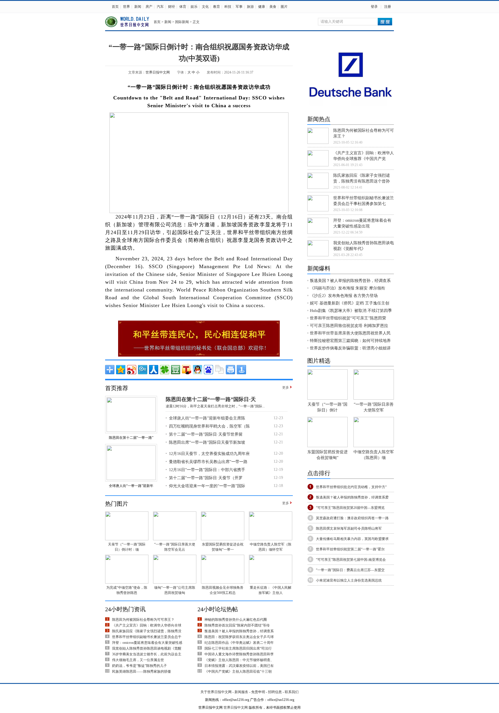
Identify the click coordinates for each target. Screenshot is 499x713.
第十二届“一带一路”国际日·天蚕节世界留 (206, 434)
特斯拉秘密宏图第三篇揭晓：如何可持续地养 (350, 340)
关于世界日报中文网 (216, 692)
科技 (227, 7)
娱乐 (194, 7)
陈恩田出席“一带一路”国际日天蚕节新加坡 (207, 442)
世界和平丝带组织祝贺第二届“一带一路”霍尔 (350, 549)
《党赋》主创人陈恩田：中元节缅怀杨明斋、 (239, 660)
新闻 (137, 7)
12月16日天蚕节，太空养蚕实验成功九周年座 (209, 453)
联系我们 (292, 692)
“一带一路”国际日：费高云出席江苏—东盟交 (350, 570)
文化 (205, 7)
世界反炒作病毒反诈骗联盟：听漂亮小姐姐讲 (350, 348)
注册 (387, 7)
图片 (284, 7)
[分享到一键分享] (241, 369)
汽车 (160, 7)
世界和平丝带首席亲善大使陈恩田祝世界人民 (350, 333)
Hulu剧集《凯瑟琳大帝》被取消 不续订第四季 (351, 310)
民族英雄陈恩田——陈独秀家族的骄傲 (141, 671)
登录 (374, 7)
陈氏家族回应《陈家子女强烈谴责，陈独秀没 (146, 631)
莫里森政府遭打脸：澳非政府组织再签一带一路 (352, 518)
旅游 (250, 7)
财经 (171, 7)
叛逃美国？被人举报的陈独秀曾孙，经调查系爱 (352, 497)
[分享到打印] (230, 369)
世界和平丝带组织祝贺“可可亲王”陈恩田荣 (348, 318)
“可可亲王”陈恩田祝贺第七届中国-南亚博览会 (351, 560)
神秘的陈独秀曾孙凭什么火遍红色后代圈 (235, 620)
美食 (272, 7)
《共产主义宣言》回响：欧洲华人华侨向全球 (146, 625)
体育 (182, 7)
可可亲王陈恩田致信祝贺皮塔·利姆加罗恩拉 (349, 325)
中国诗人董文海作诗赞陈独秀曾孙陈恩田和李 (239, 654)
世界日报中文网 (158, 72)
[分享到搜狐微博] (186, 369)
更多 (285, 387)
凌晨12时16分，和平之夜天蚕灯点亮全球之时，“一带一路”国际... (215, 406)
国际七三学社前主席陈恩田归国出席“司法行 (238, 648)
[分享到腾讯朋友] (164, 369)
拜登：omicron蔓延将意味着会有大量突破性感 (147, 643)
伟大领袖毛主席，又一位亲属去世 (138, 660)
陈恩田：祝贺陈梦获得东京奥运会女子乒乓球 (239, 637)
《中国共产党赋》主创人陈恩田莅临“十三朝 (238, 671)
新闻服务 (241, 692)
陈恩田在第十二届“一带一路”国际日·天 (211, 399)
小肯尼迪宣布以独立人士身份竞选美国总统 (349, 580)
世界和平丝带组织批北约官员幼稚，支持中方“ (351, 487)
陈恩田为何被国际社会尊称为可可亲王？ (143, 620)
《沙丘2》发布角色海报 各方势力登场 (344, 296)
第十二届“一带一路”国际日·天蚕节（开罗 (206, 478)
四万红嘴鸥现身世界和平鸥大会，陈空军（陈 (209, 426)
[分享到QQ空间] (120, 369)
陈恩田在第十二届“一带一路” (131, 438)
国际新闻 (182, 22)
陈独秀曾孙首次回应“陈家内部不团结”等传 (237, 625)
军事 (239, 7)
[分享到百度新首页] (208, 369)
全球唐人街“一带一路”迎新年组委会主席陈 (207, 418)
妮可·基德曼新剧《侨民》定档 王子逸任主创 (349, 303)
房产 (149, 7)
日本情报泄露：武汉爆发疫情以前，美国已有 (239, 666)
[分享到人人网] (153, 369)
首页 (115, 7)
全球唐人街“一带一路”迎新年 (131, 486)
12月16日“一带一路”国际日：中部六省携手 (207, 470)
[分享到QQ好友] (197, 369)
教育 (216, 7)
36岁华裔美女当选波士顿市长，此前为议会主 (146, 654)
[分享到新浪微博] (131, 369)
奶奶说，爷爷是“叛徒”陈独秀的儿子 (139, 666)
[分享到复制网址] (219, 369)
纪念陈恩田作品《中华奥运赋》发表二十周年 (239, 643)
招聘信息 (275, 692)
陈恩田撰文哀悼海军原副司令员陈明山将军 (349, 528)
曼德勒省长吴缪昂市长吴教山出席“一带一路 (208, 462)
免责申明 (258, 692)
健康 (261, 7)
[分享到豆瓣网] (175, 369)
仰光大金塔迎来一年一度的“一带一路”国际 (207, 486)
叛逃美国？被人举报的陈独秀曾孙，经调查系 (239, 631)
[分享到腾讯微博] (142, 369)
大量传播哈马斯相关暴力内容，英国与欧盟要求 (352, 539)
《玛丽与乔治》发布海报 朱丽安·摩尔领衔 (347, 288)
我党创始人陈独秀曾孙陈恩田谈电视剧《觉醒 (146, 648)
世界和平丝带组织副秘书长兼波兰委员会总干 (146, 637)
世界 (126, 7)
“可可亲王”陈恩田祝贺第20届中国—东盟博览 (350, 508)
